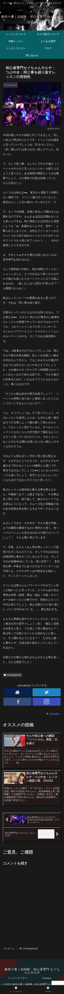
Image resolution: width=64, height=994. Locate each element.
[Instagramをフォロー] (46, 702)
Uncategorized (14, 675)
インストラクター (17, 978)
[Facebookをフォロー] (17, 702)
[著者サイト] (17, 692)
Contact (46, 978)
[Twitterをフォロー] (46, 692)
